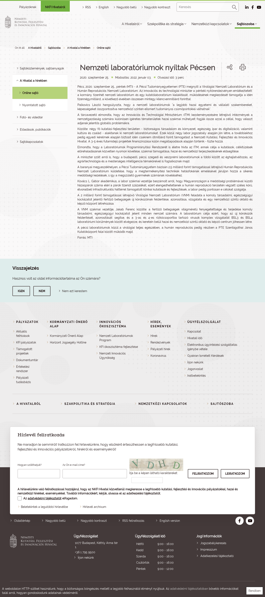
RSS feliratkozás (133, 520)
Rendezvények (160, 342)
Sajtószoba (245, 24)
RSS (88, 7)
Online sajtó (104, 47)
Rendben (254, 590)
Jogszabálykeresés (213, 543)
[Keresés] (234, 6)
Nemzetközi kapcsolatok (210, 24)
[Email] (215, 81)
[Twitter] (234, 81)
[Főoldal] (31, 22)
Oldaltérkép (22, 520)
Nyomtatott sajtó (33, 105)
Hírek (154, 335)
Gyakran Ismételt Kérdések (205, 355)
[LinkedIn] (243, 81)
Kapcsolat (194, 331)
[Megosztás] (229, 67)
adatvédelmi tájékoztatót (44, 498)
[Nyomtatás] (243, 67)
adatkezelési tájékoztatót (143, 493)
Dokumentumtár (27, 360)
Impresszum (208, 549)
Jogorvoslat (195, 369)
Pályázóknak (27, 7)
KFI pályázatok (26, 342)
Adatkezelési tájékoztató (217, 556)
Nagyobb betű (55, 520)
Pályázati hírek (160, 349)
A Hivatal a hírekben (78, 47)
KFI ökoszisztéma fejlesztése (118, 346)
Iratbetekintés (196, 375)
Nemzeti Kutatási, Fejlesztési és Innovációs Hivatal (34, 553)
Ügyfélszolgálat (204, 322)
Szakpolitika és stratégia (165, 24)
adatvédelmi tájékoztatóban (189, 588)
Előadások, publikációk (35, 129)
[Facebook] (225, 81)
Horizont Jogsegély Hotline (68, 342)
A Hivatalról (130, 24)
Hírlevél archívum (94, 506)
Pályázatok (27, 322)
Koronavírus (158, 355)
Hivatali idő (194, 338)
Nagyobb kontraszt (157, 7)
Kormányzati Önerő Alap (66, 335)
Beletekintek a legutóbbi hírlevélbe (44, 506)
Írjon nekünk (195, 362)
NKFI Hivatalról (55, 7)
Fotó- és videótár (31, 117)
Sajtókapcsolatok (31, 141)
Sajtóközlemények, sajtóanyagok (42, 68)
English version (170, 520)
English (104, 7)
